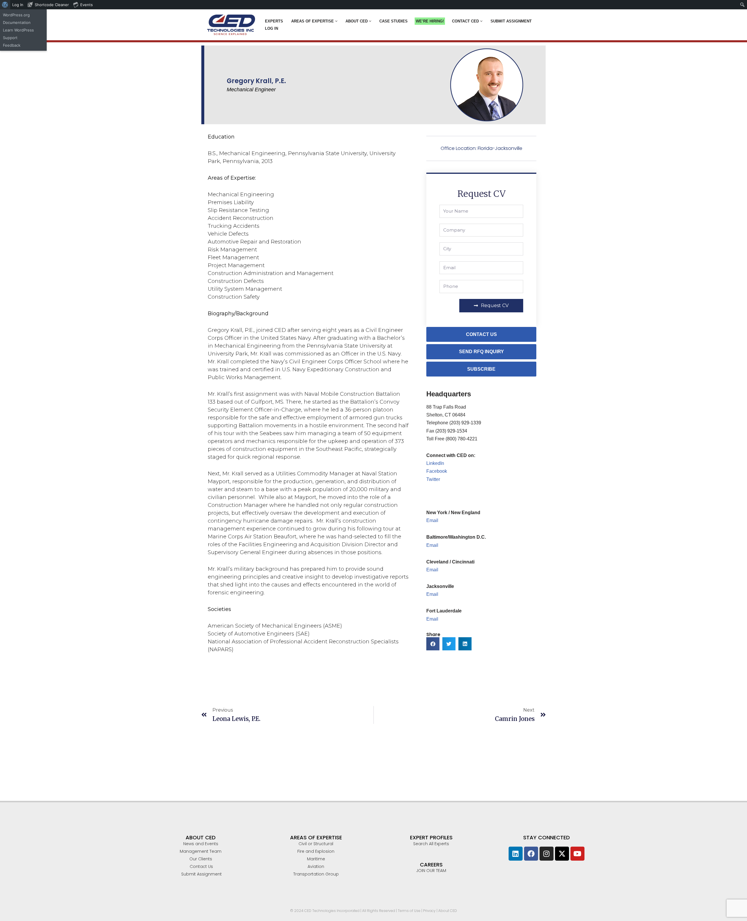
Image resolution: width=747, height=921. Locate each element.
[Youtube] (577, 854)
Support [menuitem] (10, 37)
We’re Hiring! (430, 21)
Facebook (436, 471)
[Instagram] (547, 854)
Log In (271, 28)
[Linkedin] (516, 854)
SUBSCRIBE (481, 369)
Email (432, 520)
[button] (336, 21)
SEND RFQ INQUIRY (481, 351)
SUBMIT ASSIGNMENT (511, 21)
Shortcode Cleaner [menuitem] (52, 4)
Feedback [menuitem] (11, 45)
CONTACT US (481, 334)
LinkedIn (435, 463)
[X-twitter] (562, 854)
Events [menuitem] (86, 4)
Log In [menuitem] (17, 4)
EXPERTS (274, 21)
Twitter (433, 479)
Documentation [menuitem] (17, 22)
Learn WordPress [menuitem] (18, 30)
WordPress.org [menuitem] (16, 15)
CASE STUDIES (393, 21)
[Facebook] (531, 854)
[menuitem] (5, 4)
